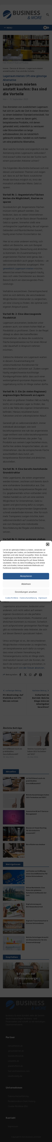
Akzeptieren (26, 576)
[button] (47, 544)
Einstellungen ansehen (26, 591)
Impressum (42, 598)
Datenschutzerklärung (28, 598)
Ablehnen (26, 584)
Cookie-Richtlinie (11, 598)
